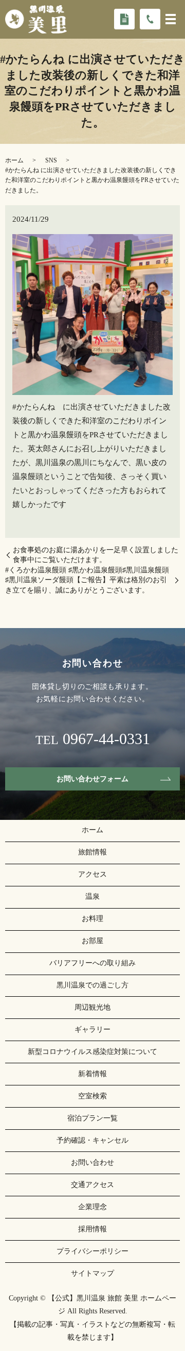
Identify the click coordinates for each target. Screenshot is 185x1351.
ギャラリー (92, 1029)
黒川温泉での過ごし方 (92, 985)
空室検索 (92, 1096)
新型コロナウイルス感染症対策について (92, 1052)
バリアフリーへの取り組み (92, 963)
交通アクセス (92, 1185)
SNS (51, 160)
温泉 (92, 896)
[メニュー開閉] (170, 19)
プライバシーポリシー (92, 1251)
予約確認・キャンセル (92, 1140)
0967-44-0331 (106, 739)
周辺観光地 (92, 1007)
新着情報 (92, 1074)
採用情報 (92, 1229)
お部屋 (92, 941)
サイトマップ (92, 1273)
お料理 (92, 918)
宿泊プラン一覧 (92, 1118)
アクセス (92, 874)
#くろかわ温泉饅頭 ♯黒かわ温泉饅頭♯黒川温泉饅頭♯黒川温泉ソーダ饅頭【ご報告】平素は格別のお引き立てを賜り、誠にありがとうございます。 (87, 580)
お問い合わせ (92, 1162)
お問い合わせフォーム (92, 779)
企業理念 (92, 1207)
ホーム (14, 160)
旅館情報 (92, 852)
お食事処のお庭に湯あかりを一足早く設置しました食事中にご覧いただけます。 (95, 555)
